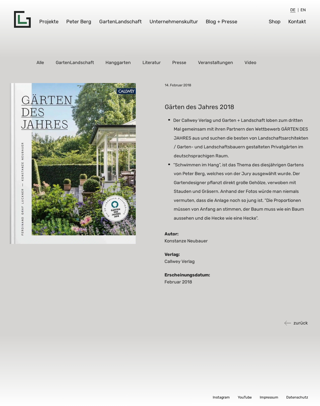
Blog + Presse (221, 22)
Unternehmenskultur (174, 22)
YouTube (245, 397)
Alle (40, 62)
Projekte (48, 22)
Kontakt (297, 22)
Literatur (152, 62)
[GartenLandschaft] (22, 19)
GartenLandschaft (120, 22)
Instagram (221, 397)
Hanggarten (118, 62)
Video (250, 62)
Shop (274, 22)
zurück (301, 322)
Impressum (269, 397)
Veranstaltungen (215, 62)
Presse (179, 62)
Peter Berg (78, 22)
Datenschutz (297, 397)
